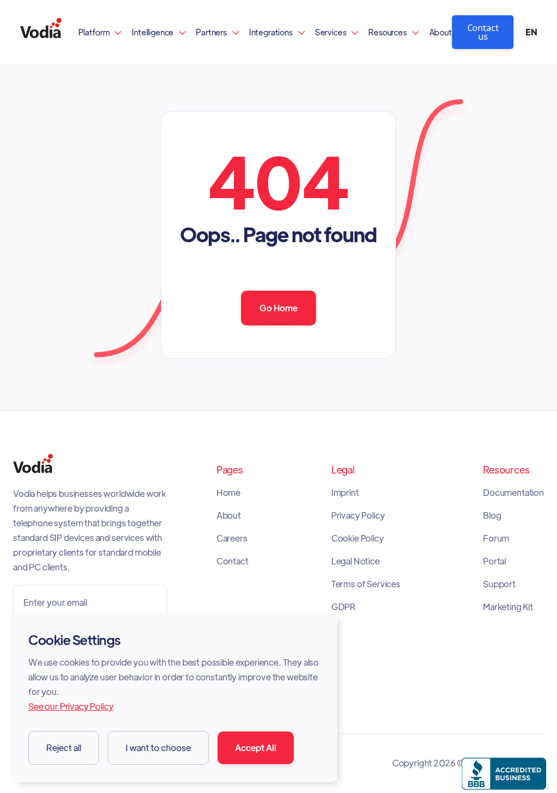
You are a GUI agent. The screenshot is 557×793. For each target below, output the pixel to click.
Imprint (345, 492)
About (440, 32)
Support (499, 584)
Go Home (278, 307)
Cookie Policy (357, 538)
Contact (232, 561)
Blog (492, 515)
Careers (231, 538)
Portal (494, 561)
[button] (100, 31)
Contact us (483, 32)
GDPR (343, 607)
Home (228, 492)
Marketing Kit (508, 607)
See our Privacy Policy (70, 706)
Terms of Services (365, 584)
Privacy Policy (358, 515)
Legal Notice (355, 561)
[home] (41, 31)
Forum (496, 538)
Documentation (513, 492)
